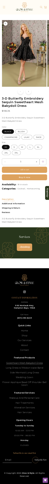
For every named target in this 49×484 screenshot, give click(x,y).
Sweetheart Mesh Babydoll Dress (24, 363)
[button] (4, 7)
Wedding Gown (24, 377)
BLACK (8, 131)
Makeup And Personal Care (24, 398)
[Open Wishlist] (45, 480)
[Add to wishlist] (43, 161)
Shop (24, 335)
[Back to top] (45, 471)
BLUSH (21, 131)
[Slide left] (20, 91)
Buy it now (24, 177)
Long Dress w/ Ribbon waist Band (24, 368)
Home (24, 330)
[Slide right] (28, 91)
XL (38, 147)
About (24, 345)
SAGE (38, 137)
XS (6, 147)
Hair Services (24, 412)
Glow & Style (28, 473)
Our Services (24, 340)
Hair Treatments (25, 403)
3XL (16, 153)
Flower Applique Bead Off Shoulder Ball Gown (24, 383)
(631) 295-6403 (24, 318)
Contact (24, 350)
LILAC (27, 137)
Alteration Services (24, 407)
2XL (6, 153)
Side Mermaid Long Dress (24, 372)
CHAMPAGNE (11, 137)
